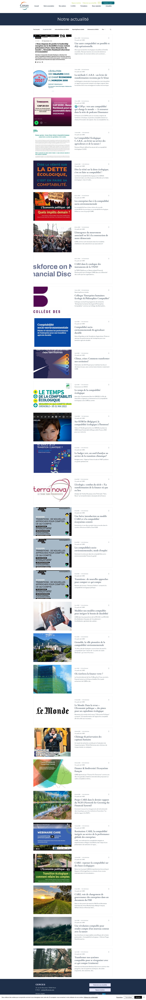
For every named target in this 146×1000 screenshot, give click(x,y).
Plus (103, 29)
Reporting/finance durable (78, 29)
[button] (89, 3)
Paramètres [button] (119, 997)
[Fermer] (144, 997)
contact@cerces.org (47, 990)
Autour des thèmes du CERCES (62, 29)
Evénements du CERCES (93, 29)
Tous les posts (36, 29)
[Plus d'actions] (109, 38)
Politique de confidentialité (91, 997)
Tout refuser (128, 997)
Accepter (138, 997)
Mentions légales (40, 993)
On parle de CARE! (47, 29)
